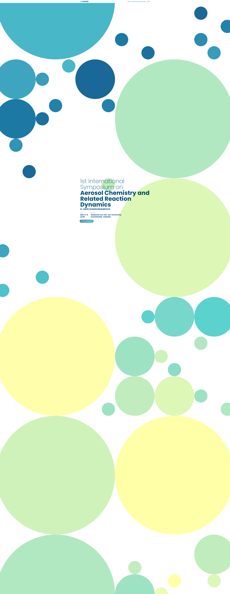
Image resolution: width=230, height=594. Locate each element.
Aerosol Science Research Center (138, 1)
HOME (129, 1)
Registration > (86, 221)
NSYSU (148, 1)
